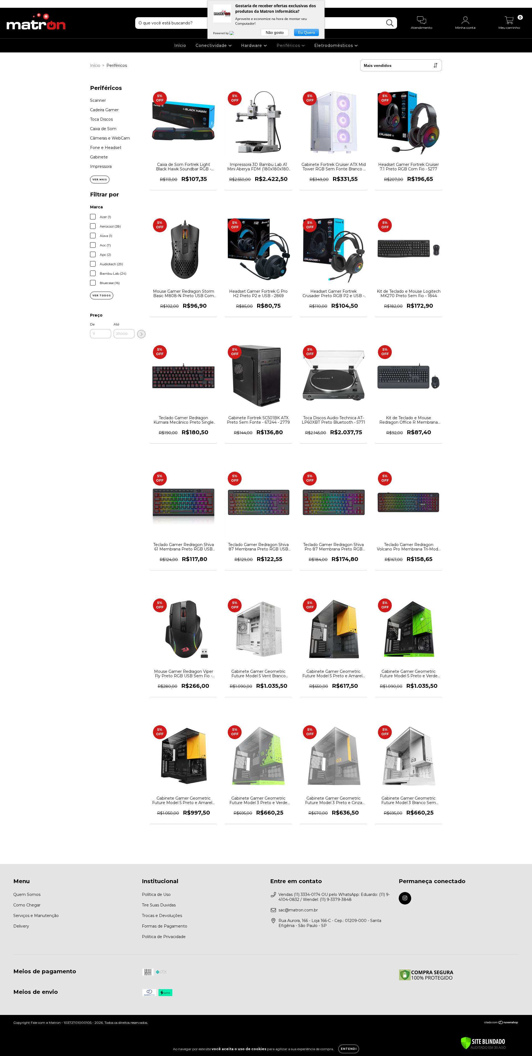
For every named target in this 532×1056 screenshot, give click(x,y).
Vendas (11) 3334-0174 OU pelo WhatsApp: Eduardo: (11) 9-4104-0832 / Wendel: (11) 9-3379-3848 (334, 897)
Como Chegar (26, 905)
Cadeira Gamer (104, 109)
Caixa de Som (103, 128)
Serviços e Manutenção (36, 915)
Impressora (101, 166)
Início (180, 45)
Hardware (252, 45)
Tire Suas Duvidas (159, 905)
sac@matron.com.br (298, 910)
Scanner (98, 100)
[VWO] (235, 33)
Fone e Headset (105, 147)
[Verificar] (483, 1043)
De (92, 324)
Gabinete (99, 157)
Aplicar (141, 334)
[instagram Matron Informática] (7, 3)
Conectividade (212, 45)
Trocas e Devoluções (162, 915)
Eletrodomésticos (334, 45)
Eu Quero (306, 32)
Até (116, 324)
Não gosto (275, 32)
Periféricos (289, 45)
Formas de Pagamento (164, 926)
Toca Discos (101, 119)
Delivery (21, 926)
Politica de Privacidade (164, 936)
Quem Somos (26, 894)
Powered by (221, 33)
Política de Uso (156, 894)
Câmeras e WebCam (110, 138)
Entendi (349, 1049)
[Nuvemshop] (501, 1023)
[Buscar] (390, 23)
